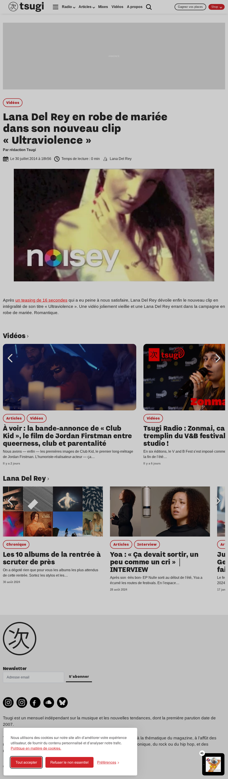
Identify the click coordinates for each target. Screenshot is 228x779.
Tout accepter (26, 762)
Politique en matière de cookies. (36, 748)
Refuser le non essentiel (69, 762)
